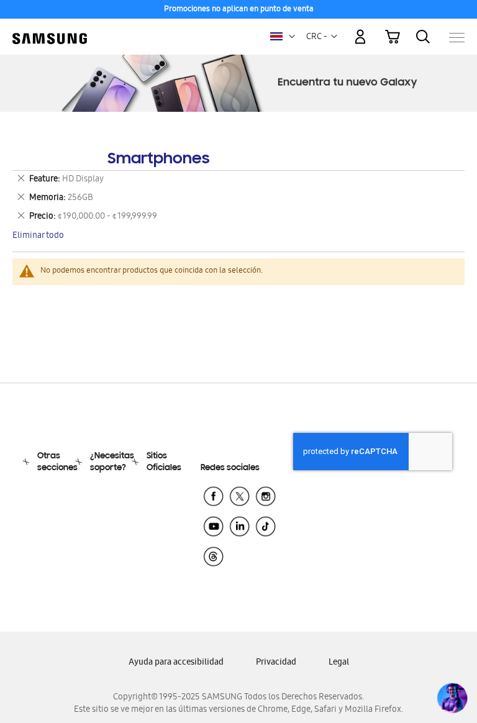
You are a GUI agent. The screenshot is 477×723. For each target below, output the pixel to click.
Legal (339, 663)
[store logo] (49, 31)
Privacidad (276, 663)
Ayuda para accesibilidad (176, 663)
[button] (292, 36)
